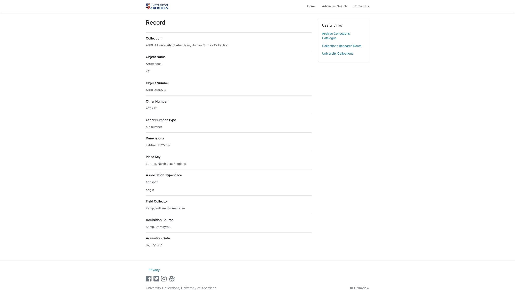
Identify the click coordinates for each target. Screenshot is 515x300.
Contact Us (361, 6)
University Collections (337, 53)
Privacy (154, 270)
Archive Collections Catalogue (336, 36)
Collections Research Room (342, 46)
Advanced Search (334, 6)
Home (311, 6)
